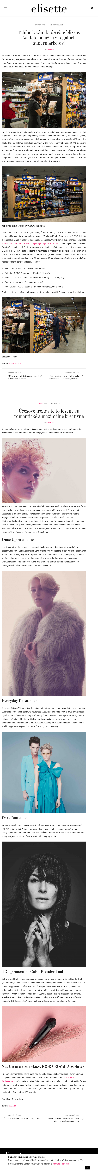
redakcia (49, 49)
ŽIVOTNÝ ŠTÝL (40, 25)
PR (9, 363)
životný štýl (16, 363)
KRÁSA (40, 403)
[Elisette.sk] (49, 8)
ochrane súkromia (61, 1164)
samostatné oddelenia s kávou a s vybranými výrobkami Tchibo (30, 243)
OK (87, 1168)
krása (11, 1106)
